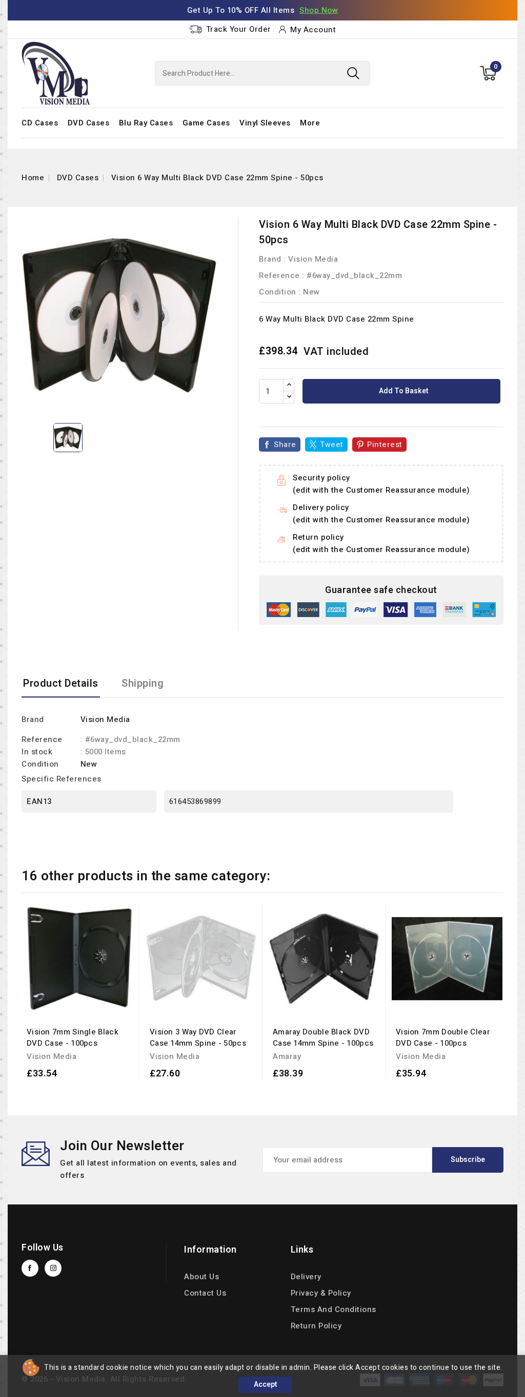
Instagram (53, 1268)
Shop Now (318, 10)
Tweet (332, 444)
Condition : (280, 292)
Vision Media (313, 259)
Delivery (306, 1276)
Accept (265, 1384)
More (310, 123)
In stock (37, 751)
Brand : (272, 259)
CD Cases (40, 123)
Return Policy (316, 1325)
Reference (279, 275)
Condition (40, 764)
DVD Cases (89, 123)
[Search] (353, 73)
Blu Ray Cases (146, 123)
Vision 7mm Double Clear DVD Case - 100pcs (443, 1037)
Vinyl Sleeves (265, 123)
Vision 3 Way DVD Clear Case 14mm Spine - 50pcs (198, 1037)
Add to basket (402, 391)
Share (285, 444)
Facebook (30, 1268)
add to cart (65, 1089)
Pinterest (384, 444)
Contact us (205, 1293)
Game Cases (206, 123)
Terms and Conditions (333, 1309)
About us (201, 1276)
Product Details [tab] (60, 683)
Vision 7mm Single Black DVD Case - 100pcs (72, 1037)
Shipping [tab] (143, 683)
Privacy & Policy (321, 1293)
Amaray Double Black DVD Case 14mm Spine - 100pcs (323, 1037)
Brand (33, 719)
